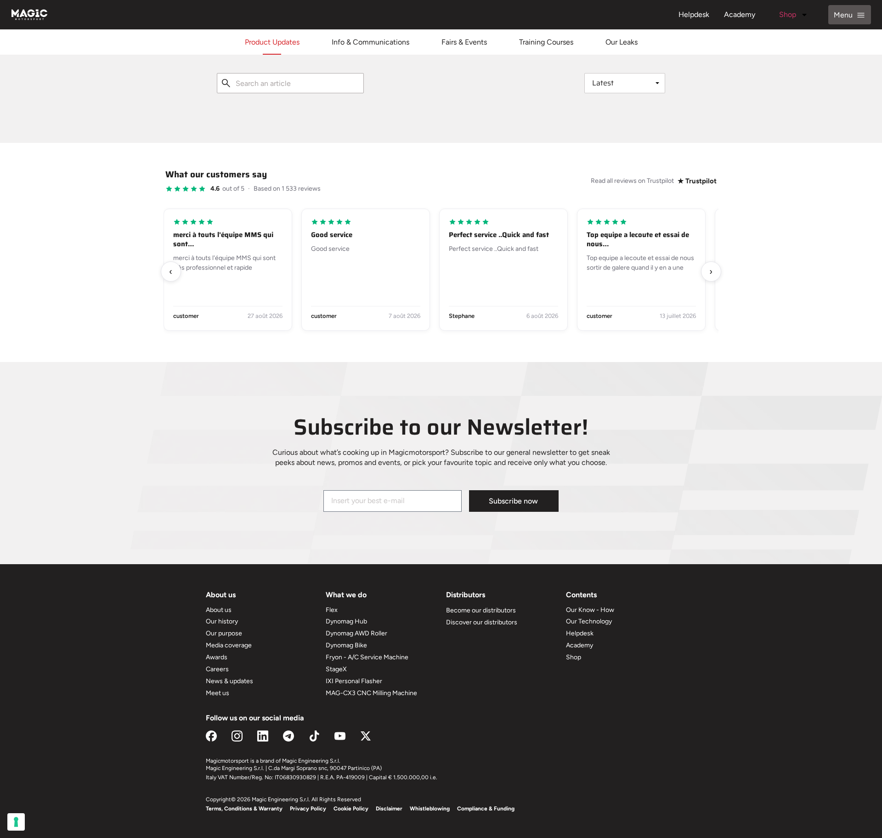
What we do (346, 594)
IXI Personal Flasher (354, 681)
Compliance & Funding (485, 808)
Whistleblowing (430, 808)
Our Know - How (590, 610)
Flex (332, 610)
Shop (787, 14)
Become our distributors (481, 610)
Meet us (217, 693)
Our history (222, 621)
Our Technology (589, 621)
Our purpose (224, 633)
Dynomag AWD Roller (356, 633)
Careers (217, 669)
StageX (336, 669)
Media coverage (229, 645)
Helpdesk (693, 14)
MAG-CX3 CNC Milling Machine (371, 693)
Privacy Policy (308, 808)
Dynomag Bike (346, 645)
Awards (216, 657)
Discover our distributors (481, 622)
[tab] (272, 42)
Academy (739, 14)
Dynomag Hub (346, 621)
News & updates (229, 681)
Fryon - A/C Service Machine (367, 657)
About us (219, 610)
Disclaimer (389, 808)
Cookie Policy (351, 808)
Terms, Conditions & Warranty (244, 808)
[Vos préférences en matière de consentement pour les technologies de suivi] (16, 822)
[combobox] (290, 83)
